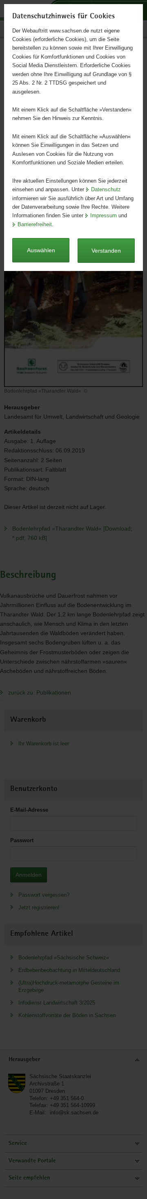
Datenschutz (106, 189)
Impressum (103, 215)
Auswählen (41, 250)
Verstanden (106, 250)
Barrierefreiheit (35, 224)
